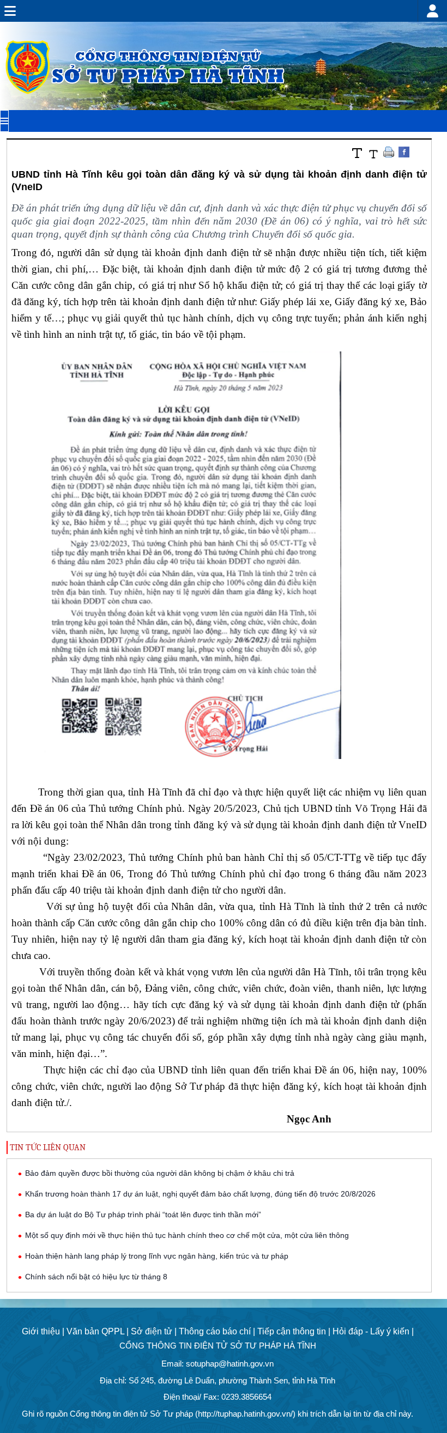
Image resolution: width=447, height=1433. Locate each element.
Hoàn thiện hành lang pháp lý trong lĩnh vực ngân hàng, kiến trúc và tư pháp (156, 1256)
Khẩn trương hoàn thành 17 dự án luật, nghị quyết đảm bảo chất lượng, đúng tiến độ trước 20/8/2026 (200, 1193)
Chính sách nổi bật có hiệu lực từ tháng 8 (96, 1276)
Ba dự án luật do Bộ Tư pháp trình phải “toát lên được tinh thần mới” (143, 1214)
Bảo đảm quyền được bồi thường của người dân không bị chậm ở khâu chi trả (159, 1173)
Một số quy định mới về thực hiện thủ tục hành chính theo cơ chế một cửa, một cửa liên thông (187, 1235)
